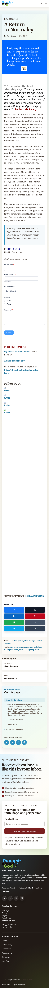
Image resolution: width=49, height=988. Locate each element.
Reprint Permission (19, 985)
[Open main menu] (45, 3)
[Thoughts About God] (7, 3)
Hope (15, 650)
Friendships (6, 918)
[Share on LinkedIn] (14, 616)
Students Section (8, 920)
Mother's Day (7, 945)
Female (9, 304)
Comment (8, 310)
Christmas (6, 957)
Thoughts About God (13, 980)
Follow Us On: (12, 725)
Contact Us (6, 891)
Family (4, 913)
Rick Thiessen (13, 249)
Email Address (10, 274)
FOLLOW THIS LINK (34, 596)
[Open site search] (41, 3)
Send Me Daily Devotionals (24, 831)
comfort (13, 647)
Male (8, 301)
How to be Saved (8, 927)
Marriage (5, 910)
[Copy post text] (14, 628)
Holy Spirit (8, 650)
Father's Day (6, 949)
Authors (39, 888)
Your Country (9, 286)
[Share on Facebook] (14, 610)
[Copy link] (35, 628)
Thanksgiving (29, 650)
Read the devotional (14, 700)
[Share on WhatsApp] (14, 622)
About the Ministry (9, 888)
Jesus (21, 650)
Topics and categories (14, 729)
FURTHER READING (16, 720)
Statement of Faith (26, 888)
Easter (4, 941)
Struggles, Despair (9, 924)
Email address (11, 819)
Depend (20, 647)
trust (37, 650)
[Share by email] (35, 622)
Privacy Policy (6, 985)
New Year (5, 961)
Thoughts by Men (21, 641)
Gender (7, 297)
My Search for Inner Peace (17, 351)
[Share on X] (35, 610)
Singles (4, 915)
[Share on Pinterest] (35, 616)
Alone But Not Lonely (14, 360)
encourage (28, 647)
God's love (38, 647)
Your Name (9, 264)
